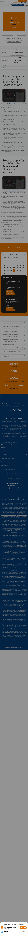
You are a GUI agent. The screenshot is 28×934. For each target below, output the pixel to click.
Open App (23, 927)
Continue (23, 931)
